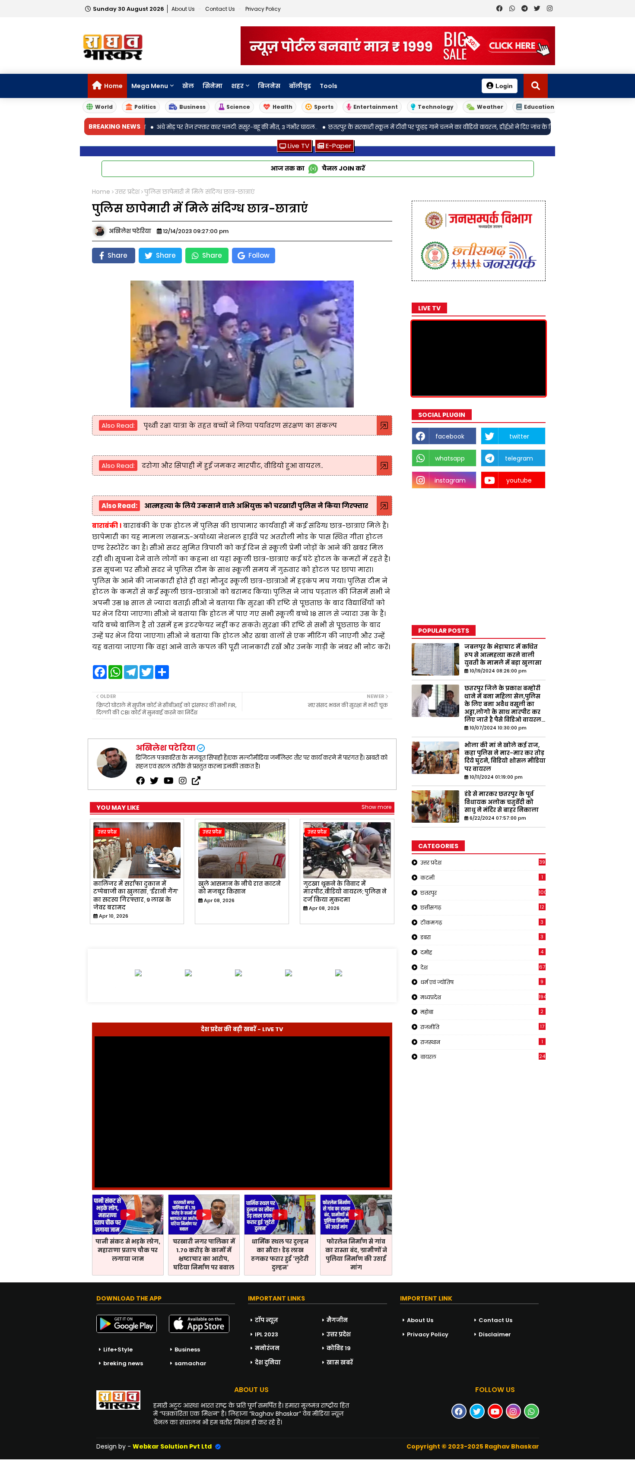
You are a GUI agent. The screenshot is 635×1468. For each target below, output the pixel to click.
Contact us (220, 9)
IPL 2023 (266, 1334)
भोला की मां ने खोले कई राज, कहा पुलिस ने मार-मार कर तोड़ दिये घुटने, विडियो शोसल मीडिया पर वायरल (505, 757)
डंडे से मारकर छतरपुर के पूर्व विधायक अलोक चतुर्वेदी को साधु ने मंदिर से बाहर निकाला (501, 802)
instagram (450, 480)
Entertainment (375, 106)
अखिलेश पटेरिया (165, 747)
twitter (519, 436)
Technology (436, 106)
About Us (183, 9)
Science (238, 106)
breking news (123, 1363)
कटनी (481, 877)
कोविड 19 (339, 1348)
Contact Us (495, 1320)
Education (539, 106)
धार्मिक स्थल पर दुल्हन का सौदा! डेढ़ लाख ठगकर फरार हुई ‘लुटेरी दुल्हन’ (280, 1255)
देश (482, 967)
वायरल (482, 1057)
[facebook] (140, 781)
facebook (449, 436)
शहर (237, 86)
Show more (376, 807)
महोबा (482, 1012)
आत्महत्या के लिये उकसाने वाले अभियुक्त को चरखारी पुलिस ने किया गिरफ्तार (256, 505)
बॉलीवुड (300, 86)
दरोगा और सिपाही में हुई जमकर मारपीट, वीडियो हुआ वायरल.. (232, 465)
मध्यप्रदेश (483, 997)
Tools (328, 86)
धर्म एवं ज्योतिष (482, 982)
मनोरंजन (267, 1348)
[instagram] (183, 781)
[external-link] (196, 781)
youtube (519, 480)
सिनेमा (212, 86)
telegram (519, 458)
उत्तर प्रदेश (127, 192)
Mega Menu (149, 86)
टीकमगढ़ (482, 922)
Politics (145, 106)
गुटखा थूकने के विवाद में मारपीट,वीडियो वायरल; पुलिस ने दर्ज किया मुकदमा (345, 891)
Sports (323, 106)
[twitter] (154, 781)
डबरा (482, 937)
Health (282, 106)
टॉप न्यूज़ (266, 1320)
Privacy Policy (263, 9)
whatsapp (450, 458)
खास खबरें (340, 1362)
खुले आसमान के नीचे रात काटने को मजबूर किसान (239, 888)
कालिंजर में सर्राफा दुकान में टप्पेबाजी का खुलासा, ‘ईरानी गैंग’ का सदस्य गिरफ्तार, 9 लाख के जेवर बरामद (135, 896)
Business (192, 106)
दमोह (482, 952)
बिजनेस (269, 86)
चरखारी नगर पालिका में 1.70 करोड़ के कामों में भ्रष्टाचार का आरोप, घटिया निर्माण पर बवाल (204, 1255)
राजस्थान (481, 1042)
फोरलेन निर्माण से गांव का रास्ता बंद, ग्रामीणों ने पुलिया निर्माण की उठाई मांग (356, 1255)
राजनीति (482, 1027)
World (104, 106)
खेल (188, 86)
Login (504, 85)
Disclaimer (495, 1334)
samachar (190, 1363)
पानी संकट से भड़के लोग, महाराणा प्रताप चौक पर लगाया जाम (127, 1250)
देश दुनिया (268, 1362)
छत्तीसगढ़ (482, 907)
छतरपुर (483, 893)
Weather (490, 106)
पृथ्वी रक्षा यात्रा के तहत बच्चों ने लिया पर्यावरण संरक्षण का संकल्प (239, 425)
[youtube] (169, 781)
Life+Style (118, 1349)
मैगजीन (337, 1320)
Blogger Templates (65, 1463)
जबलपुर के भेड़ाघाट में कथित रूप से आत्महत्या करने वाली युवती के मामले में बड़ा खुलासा (503, 654)
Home (113, 86)
